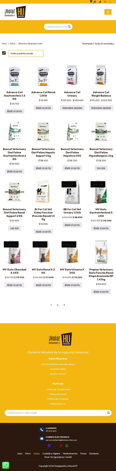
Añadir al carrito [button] (14, 111)
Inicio (4, 43)
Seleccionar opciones (72, 107)
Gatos (12, 43)
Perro (28, 453)
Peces (83, 453)
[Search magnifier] (69, 27)
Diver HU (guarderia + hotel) (58, 457)
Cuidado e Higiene (51, 453)
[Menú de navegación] (107, 12)
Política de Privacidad (58, 398)
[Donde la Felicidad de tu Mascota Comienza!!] (15, 12)
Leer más (101, 168)
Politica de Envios (58, 394)
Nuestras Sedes (58, 369)
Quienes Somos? (58, 373)
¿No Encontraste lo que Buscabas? (58, 364)
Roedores (94, 453)
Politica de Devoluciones (58, 389)
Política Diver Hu (58, 403)
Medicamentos (70, 453)
